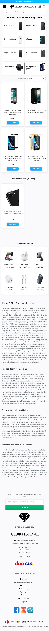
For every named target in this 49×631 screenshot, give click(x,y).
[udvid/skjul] (3, 6)
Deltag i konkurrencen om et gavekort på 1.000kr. (24, 495)
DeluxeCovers (10, 627)
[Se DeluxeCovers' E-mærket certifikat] (30, 612)
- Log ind (23, 602)
